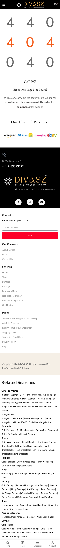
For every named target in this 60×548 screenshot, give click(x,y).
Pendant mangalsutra (12, 300)
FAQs (4, 254)
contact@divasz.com (19, 220)
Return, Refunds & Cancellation (17, 327)
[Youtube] (41, 202)
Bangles (6, 281)
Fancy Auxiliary (9, 291)
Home (5, 272)
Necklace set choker (12, 295)
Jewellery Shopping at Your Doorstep (19, 318)
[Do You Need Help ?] (4, 155)
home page (23, 106)
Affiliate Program (10, 323)
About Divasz (8, 249)
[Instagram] (30, 202)
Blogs (5, 346)
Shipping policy (9, 332)
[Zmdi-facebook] (18, 202)
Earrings (6, 286)
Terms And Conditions (12, 337)
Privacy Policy (9, 341)
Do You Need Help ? (11, 161)
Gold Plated (7, 305)
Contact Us (7, 259)
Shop (4, 277)
